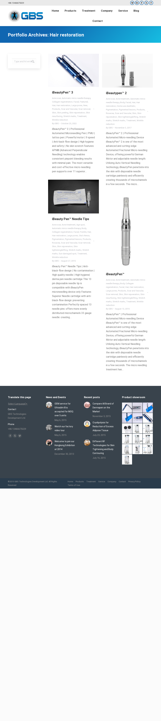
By (55, 123)
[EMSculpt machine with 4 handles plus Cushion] (148, 449)
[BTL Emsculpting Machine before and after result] (148, 428)
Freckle (83, 232)
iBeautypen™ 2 (116, 93)
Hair (54, 105)
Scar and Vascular (69, 109)
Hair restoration (63, 105)
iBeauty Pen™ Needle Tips (70, 219)
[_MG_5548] (148, 408)
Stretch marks (69, 116)
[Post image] (49, 405)
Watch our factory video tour (64, 428)
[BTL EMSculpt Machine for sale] (137, 439)
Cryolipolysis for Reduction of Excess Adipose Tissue (103, 426)
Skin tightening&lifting (128, 117)
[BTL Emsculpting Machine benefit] (137, 428)
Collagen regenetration (62, 102)
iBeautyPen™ (115, 274)
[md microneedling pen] (137, 418)
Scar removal (84, 109)
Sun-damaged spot (67, 253)
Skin (54, 112)
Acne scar (56, 98)
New (85, 105)
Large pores (76, 105)
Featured (84, 102)
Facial (76, 102)
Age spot (80, 225)
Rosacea (110, 113)
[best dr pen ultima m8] (137, 408)
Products (56, 109)
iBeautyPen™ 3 (62, 92)
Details (77, 70)
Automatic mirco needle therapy (76, 98)
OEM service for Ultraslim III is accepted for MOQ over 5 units (64, 409)
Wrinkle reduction (60, 120)
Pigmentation (112, 109)
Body (122, 102)
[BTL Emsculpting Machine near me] (127, 428)
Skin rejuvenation (77, 112)
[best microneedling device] (127, 418)
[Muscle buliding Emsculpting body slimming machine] (137, 449)
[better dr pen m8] (127, 408)
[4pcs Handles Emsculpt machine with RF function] (148, 439)
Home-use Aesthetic (126, 106)
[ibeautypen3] (148, 418)
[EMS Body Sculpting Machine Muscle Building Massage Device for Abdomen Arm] (127, 459)
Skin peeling (62, 112)
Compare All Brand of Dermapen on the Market (103, 407)
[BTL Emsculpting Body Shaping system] (127, 439)
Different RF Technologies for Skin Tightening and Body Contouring (103, 447)
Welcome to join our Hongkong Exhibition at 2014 (65, 445)
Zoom (69, 70)
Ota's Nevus (84, 235)
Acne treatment (122, 99)
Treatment (81, 116)
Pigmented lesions (127, 109)
